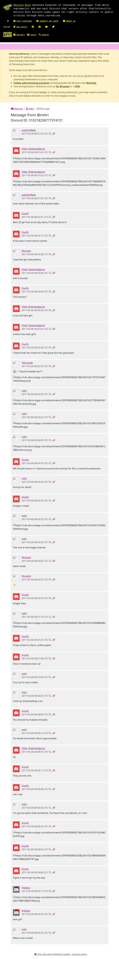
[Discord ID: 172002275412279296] (16, 364)
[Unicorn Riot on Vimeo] (39, 27)
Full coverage (23, 21)
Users (32, 35)
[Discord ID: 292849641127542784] (16, 131)
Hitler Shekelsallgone (33, 148)
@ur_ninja (21, 27)
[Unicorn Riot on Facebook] (33, 27)
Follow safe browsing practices (31, 83)
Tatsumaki (27, 362)
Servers (20, 35)
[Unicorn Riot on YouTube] (46, 27)
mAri (31, 108)
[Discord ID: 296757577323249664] (16, 392)
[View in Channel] (50, 133)
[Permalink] (53, 133)
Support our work (48, 21)
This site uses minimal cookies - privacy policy (62, 954)
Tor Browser (63, 86)
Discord (18, 108)
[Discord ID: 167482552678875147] (16, 252)
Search (45, 35)
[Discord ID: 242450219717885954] (16, 150)
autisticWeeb (29, 130)
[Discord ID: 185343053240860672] (16, 889)
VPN (77, 86)
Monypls (26, 250)
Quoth (25, 213)
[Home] (7, 34)
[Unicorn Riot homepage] (7, 7)
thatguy (26, 887)
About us (70, 21)
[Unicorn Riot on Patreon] (53, 27)
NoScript (91, 83)
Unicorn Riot (22, 5)
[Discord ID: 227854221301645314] (16, 215)
